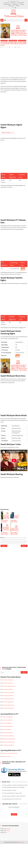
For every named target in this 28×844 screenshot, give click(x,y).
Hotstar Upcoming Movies (7, 717)
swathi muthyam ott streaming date (20, 541)
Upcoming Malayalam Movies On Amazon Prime (11, 799)
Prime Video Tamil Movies (7, 683)
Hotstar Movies (15, 4)
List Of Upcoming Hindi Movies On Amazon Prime (12, 793)
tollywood (12, 47)
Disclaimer (22, 4)
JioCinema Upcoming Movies (8, 736)
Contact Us (17, 5)
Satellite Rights (22, 40)
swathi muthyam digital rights (10, 537)
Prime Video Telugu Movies (8, 680)
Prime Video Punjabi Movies (8, 695)
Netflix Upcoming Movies (7, 720)
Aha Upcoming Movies (6, 729)
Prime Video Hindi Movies (7, 689)
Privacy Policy (11, 5)
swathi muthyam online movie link (18, 539)
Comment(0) (18, 47)
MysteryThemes (21, 842)
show (13, 132)
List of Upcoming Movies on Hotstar (9, 790)
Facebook (8, 829)
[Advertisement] (14, 63)
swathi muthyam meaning (21, 537)
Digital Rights (4, 40)
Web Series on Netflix (6, 756)
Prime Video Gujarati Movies (8, 705)
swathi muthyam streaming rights (19, 543)
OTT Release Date (12, 40)
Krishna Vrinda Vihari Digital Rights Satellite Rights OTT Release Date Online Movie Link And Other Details (24, 546)
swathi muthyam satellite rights (6, 543)
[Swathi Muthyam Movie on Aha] (17, 355)
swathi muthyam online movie (6, 539)
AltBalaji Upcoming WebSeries (8, 742)
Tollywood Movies (20, 2)
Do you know (6, 2)
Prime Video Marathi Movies (8, 699)
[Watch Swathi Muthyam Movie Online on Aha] (23, 268)
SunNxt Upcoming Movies (7, 732)
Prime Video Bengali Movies (8, 702)
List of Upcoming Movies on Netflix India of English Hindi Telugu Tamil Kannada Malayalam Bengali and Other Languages (14, 786)
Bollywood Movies (7, 4)
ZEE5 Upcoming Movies (7, 723)
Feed (6, 832)
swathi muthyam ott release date (7, 541)
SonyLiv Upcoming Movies (7, 726)
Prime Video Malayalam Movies (8, 686)
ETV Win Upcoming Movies (8, 745)
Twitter (8, 830)
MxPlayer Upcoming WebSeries (8, 739)
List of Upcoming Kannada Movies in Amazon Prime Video (13, 796)
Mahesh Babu (13, 2)
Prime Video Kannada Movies (8, 692)
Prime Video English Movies (8, 708)
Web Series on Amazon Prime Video (9, 753)
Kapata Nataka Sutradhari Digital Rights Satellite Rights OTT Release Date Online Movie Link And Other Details (4, 546)
